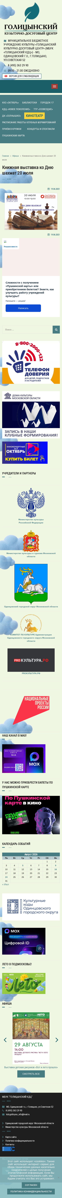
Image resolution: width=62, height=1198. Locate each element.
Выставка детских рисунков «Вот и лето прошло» (31, 1067)
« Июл (5, 884)
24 (6, 877)
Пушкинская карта (13, 135)
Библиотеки (29, 102)
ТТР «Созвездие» (43, 109)
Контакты (9, 1144)
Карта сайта (10, 1137)
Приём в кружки (11, 129)
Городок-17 (46, 102)
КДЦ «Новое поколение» (16, 109)
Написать (23, 308)
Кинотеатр (34, 116)
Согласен (31, 1185)
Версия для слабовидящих (24, 76)
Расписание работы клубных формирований (29, 122)
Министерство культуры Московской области (26, 1127)
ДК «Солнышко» (11, 115)
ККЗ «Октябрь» (10, 102)
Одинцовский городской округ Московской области (29, 1123)
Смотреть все (31, 1074)
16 (56, 869)
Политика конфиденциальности (19, 1140)
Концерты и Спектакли (41, 129)
